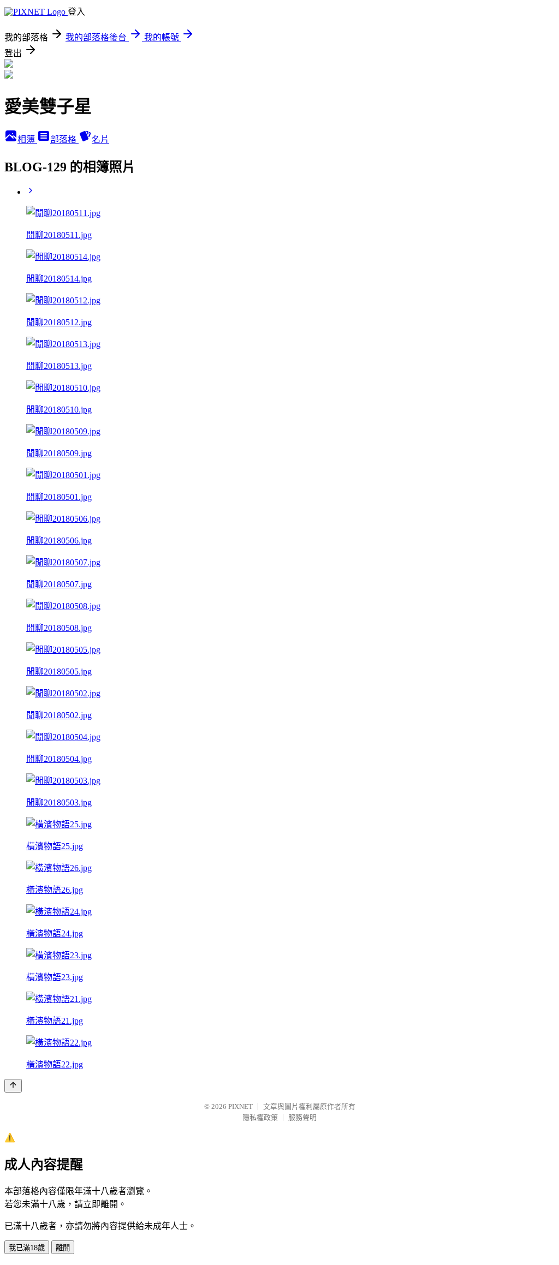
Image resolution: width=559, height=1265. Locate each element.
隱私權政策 (260, 1117)
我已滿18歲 (27, 1248)
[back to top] (13, 1086)
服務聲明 (302, 1117)
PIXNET (240, 1106)
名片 (100, 139)
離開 (63, 1248)
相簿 (27, 139)
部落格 (64, 139)
